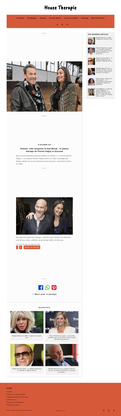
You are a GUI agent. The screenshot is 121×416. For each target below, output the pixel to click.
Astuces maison (55, 18)
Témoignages (32, 18)
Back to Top (59, 410)
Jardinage (84, 18)
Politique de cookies (13, 405)
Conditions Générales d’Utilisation (17, 397)
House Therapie (60, 7)
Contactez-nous (12, 399)
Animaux (43, 18)
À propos (9, 391)
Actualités (20, 18)
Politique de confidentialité (15, 402)
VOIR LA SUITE (31, 247)
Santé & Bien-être (98, 18)
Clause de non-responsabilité (16, 394)
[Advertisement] (44, 47)
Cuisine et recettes (71, 18)
